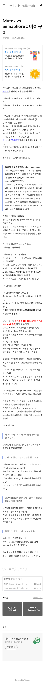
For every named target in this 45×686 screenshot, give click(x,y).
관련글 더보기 (38, 597)
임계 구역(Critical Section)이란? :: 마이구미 (15, 584)
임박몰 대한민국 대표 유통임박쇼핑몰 (14, 70)
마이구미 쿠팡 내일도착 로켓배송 (14, 52)
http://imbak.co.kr (12, 67)
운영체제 (7, 579)
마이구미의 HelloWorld (16, 638)
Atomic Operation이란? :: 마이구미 (15, 588)
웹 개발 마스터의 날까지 (13, 642)
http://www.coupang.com (15, 48)
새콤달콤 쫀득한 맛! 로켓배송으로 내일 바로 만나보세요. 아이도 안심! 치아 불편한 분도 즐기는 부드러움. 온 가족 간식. (15, 57)
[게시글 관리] (13, 569)
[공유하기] (10, 569)
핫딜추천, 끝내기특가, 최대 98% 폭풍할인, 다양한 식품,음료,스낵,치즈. (14, 75)
